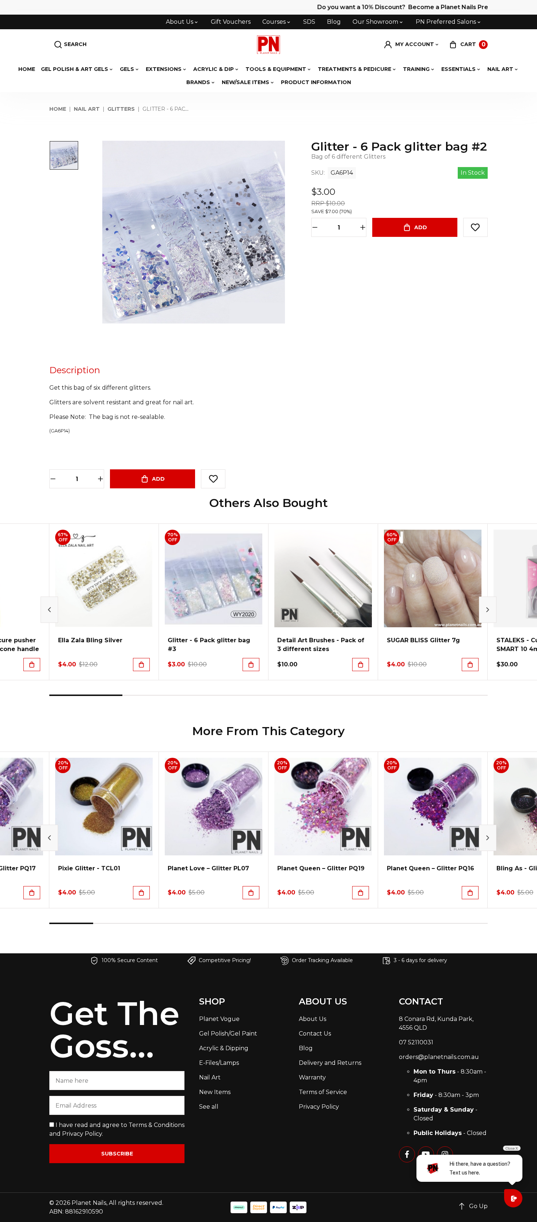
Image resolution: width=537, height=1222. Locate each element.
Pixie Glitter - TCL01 (89, 868)
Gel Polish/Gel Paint (228, 1033)
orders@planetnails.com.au (439, 1056)
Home (26, 69)
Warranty (312, 1077)
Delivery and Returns (330, 1062)
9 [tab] (422, 923)
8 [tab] (378, 923)
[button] (411, 44)
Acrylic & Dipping (223, 1048)
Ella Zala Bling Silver (90, 640)
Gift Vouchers (231, 21)
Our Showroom (375, 21)
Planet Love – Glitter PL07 (208, 868)
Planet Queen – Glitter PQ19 (321, 868)
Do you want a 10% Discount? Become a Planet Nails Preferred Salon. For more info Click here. (374, 7)
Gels (127, 69)
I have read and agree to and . (116, 1129)
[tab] (74, 370)
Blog (334, 21)
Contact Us (315, 1033)
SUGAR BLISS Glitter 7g (423, 640)
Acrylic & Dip (213, 69)
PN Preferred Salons (446, 21)
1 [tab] (85, 695)
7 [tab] (334, 923)
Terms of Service (323, 1092)
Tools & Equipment (275, 69)
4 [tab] (305, 695)
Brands (198, 82)
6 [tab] (451, 695)
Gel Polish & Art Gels (74, 69)
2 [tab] (158, 695)
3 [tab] (231, 695)
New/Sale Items (245, 82)
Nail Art (500, 69)
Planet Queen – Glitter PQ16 (430, 868)
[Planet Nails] (269, 44)
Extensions (164, 69)
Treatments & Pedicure (354, 69)
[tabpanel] (104, 601)
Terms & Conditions (156, 1124)
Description (74, 370)
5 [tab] (378, 695)
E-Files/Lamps (219, 1062)
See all (208, 1106)
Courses (274, 21)
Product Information (316, 82)
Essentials (458, 69)
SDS (309, 21)
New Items (215, 1092)
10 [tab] (466, 923)
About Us (179, 21)
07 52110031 (416, 1042)
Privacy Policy (82, 1133)
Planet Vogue (219, 1018)
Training (416, 69)
